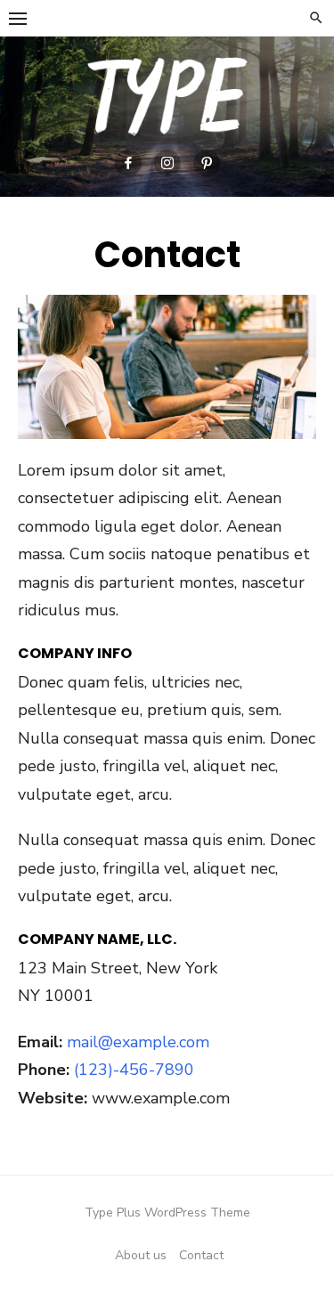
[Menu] (18, 18)
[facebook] (128, 163)
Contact (201, 1255)
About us (141, 1255)
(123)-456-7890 (134, 1069)
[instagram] (167, 163)
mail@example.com (138, 1042)
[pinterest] (206, 163)
